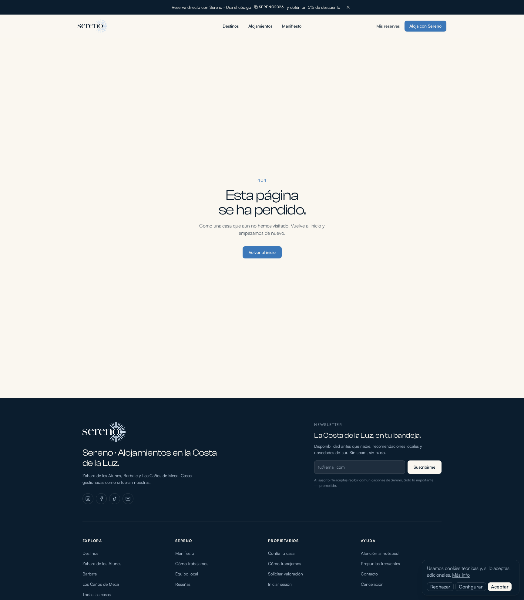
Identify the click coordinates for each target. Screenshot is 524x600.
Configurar (470, 587)
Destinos (231, 26)
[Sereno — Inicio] (92, 26)
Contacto (369, 573)
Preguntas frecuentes (380, 563)
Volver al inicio (262, 252)
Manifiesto (291, 26)
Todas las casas (96, 594)
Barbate (89, 573)
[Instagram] (87, 498)
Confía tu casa (281, 553)
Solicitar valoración (285, 573)
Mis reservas (388, 26)
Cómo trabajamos (191, 563)
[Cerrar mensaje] (348, 7)
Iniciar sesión (280, 584)
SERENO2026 (271, 7)
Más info (461, 575)
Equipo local (186, 573)
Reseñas (182, 584)
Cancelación (372, 584)
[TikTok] (114, 498)
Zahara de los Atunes (101, 563)
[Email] (128, 498)
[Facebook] (101, 498)
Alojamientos (260, 26)
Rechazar (440, 587)
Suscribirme (424, 467)
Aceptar (500, 587)
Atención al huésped (379, 553)
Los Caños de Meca (100, 584)
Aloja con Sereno (425, 26)
